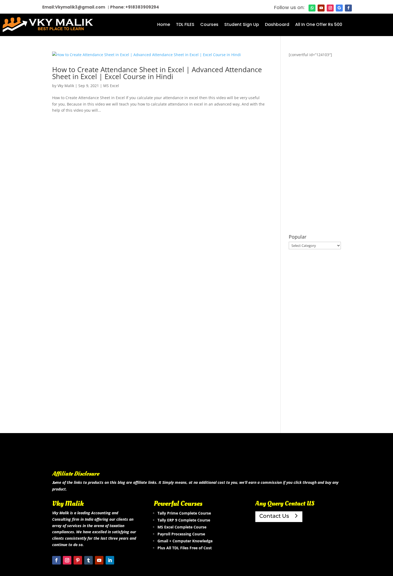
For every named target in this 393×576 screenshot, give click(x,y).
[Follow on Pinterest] (78, 560)
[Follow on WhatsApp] (312, 8)
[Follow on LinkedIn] (110, 560)
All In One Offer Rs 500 (318, 25)
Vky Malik (65, 85)
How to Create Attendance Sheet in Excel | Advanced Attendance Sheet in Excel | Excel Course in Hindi (157, 73)
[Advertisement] (315, 146)
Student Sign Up (241, 25)
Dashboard (277, 25)
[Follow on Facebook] (348, 8)
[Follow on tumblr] (88, 560)
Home (163, 25)
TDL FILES (185, 25)
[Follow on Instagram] (330, 8)
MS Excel (111, 85)
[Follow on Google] (339, 8)
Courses (209, 25)
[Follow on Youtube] (321, 8)
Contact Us (274, 516)
